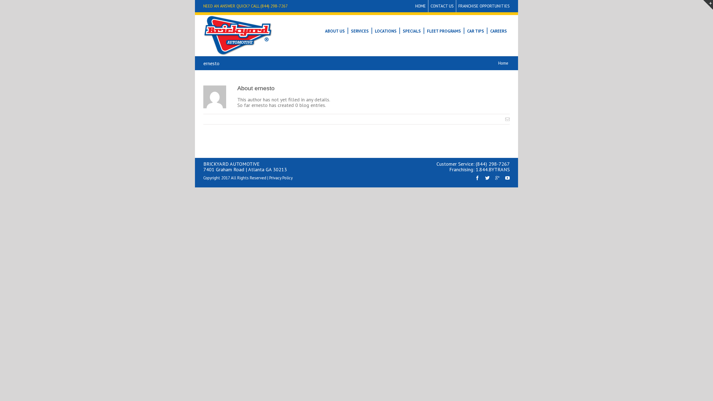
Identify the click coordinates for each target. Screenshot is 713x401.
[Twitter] (487, 178)
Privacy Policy (281, 177)
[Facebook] (477, 178)
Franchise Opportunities (484, 6)
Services (360, 31)
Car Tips (475, 31)
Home (420, 6)
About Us (335, 31)
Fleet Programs (444, 31)
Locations (386, 31)
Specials (412, 31)
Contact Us (442, 6)
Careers (498, 31)
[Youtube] (507, 178)
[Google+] (497, 178)
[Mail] (507, 119)
